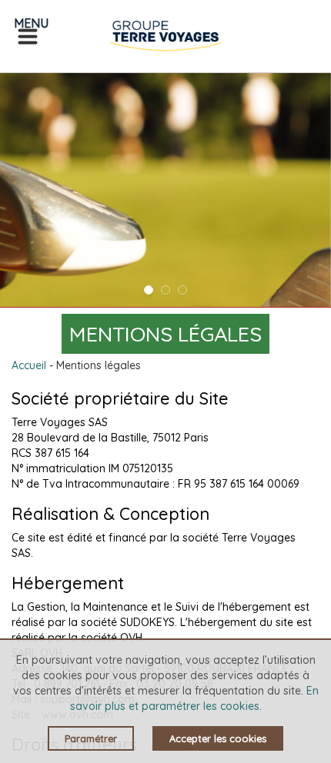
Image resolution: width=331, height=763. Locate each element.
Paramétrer (91, 738)
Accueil (29, 365)
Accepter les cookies (217, 738)
